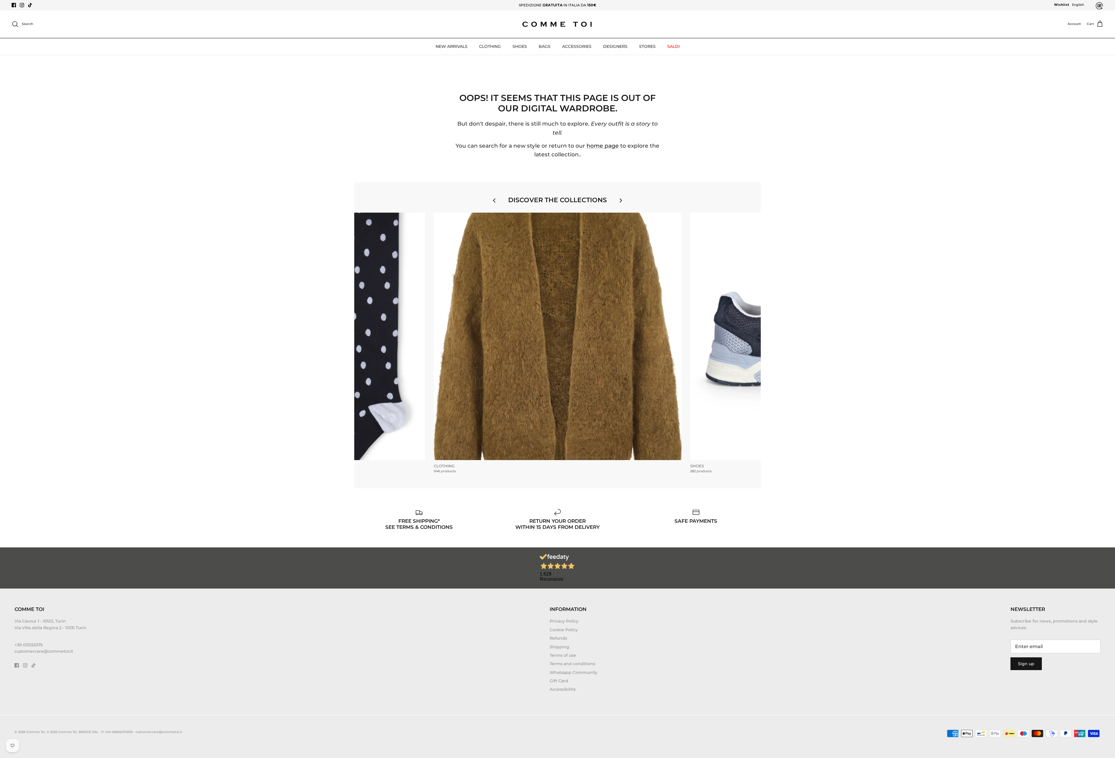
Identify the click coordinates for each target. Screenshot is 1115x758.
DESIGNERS (615, 46)
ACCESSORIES (576, 46)
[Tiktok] (30, 5)
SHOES (519, 46)
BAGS (545, 46)
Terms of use (563, 655)
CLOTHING (490, 46)
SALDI (673, 46)
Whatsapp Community (573, 672)
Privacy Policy (564, 621)
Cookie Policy (564, 629)
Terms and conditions (572, 663)
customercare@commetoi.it (44, 651)
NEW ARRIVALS (451, 46)
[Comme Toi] (557, 24)
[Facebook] (14, 5)
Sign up (1026, 663)
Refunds (558, 638)
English (1078, 5)
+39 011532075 (29, 644)
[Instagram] (22, 5)
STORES (647, 46)
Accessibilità (563, 689)
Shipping (559, 647)
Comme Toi (35, 732)
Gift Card (559, 680)
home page (603, 145)
